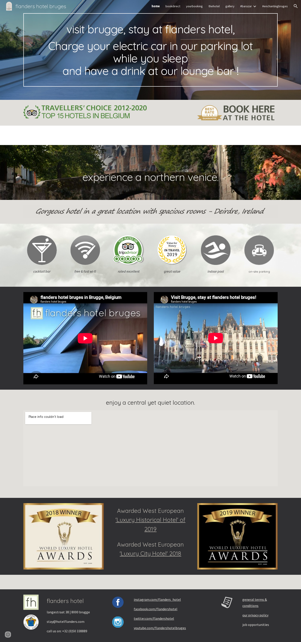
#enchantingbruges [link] (275, 6)
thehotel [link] (214, 6)
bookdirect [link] (172, 6)
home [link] (156, 6)
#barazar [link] (246, 6)
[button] (295, 6)
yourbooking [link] (194, 6)
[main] (150, 50)
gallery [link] (229, 6)
